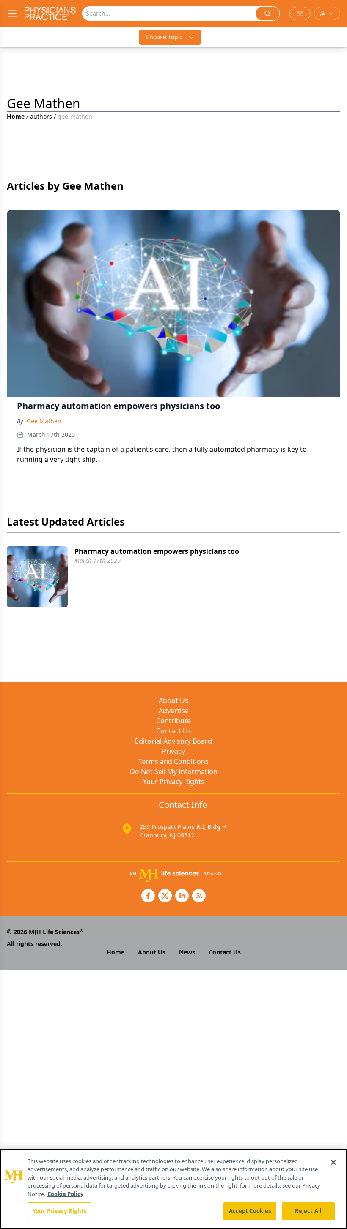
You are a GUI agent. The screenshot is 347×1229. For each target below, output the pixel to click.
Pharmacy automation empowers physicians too (156, 551)
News (187, 952)
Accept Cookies (250, 1211)
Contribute (173, 720)
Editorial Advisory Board (173, 741)
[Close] (333, 1162)
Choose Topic (164, 37)
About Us (173, 700)
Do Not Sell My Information (174, 771)
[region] (173, 1189)
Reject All (308, 1211)
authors (41, 116)
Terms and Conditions (173, 761)
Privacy (173, 751)
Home (16, 116)
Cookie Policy (65, 1194)
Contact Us (173, 731)
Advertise (174, 710)
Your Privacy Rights (173, 781)
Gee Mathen (44, 421)
